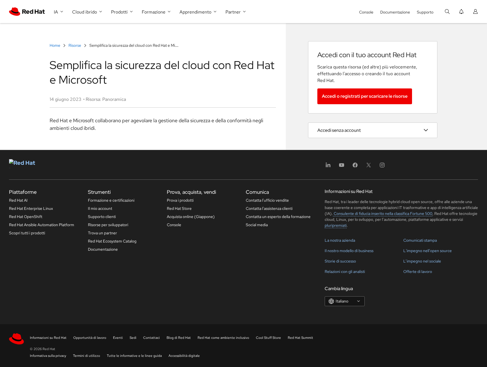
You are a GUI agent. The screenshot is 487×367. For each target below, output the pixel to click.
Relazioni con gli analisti (345, 271)
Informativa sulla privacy (48, 355)
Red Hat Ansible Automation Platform (41, 224)
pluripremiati (336, 225)
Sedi (133, 337)
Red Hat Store (179, 208)
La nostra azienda (340, 240)
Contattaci (151, 337)
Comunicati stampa (420, 240)
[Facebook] (355, 167)
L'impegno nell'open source (427, 250)
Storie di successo (340, 261)
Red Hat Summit (300, 337)
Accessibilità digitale (184, 355)
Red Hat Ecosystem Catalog (112, 241)
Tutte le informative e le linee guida (134, 355)
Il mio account (100, 208)
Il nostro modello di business (349, 250)
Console (366, 12)
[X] (368, 167)
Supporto (425, 12)
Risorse (75, 45)
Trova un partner (102, 232)
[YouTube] (341, 167)
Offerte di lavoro (417, 271)
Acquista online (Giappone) (191, 216)
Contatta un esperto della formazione (278, 216)
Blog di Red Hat (179, 337)
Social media (257, 224)
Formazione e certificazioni (111, 200)
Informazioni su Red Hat (48, 337)
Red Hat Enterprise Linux (31, 208)
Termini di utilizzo (86, 355)
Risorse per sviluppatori (108, 224)
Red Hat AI (18, 200)
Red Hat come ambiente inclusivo (223, 337)
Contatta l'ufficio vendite (267, 200)
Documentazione (395, 12)
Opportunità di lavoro (89, 337)
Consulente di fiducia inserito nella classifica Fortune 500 (382, 213)
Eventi (118, 337)
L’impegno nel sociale (422, 261)
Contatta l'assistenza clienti (269, 208)
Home (55, 45)
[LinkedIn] (328, 167)
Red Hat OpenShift (25, 216)
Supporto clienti (102, 216)
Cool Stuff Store (268, 337)
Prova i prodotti (180, 200)
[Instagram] (382, 167)
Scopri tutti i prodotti (27, 232)
